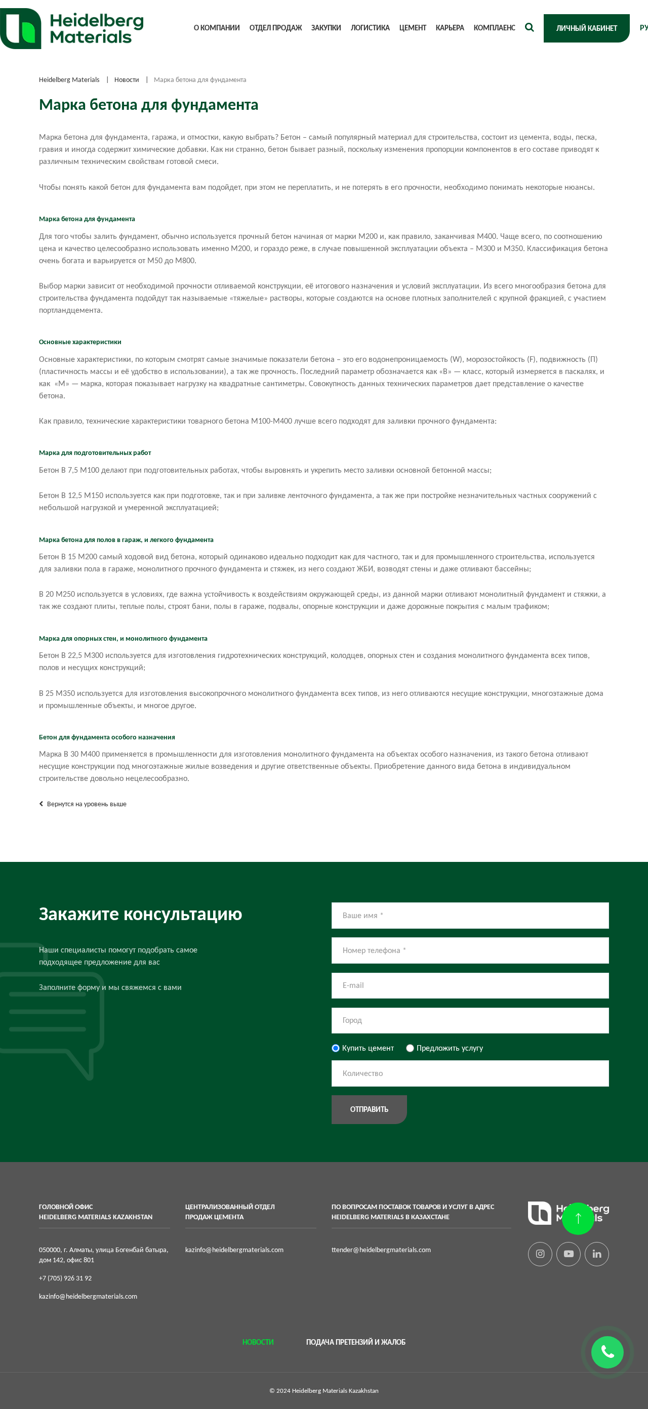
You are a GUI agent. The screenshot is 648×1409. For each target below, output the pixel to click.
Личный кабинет (586, 28)
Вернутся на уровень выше (86, 803)
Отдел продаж (276, 27)
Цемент (412, 27)
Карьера (450, 27)
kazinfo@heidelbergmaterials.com (88, 1296)
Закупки (326, 27)
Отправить (369, 1109)
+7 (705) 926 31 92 (65, 1277)
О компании (217, 27)
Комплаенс (494, 27)
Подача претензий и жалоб (356, 1342)
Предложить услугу (450, 1048)
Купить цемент (368, 1048)
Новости (258, 1342)
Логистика (370, 27)
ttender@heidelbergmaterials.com (381, 1249)
